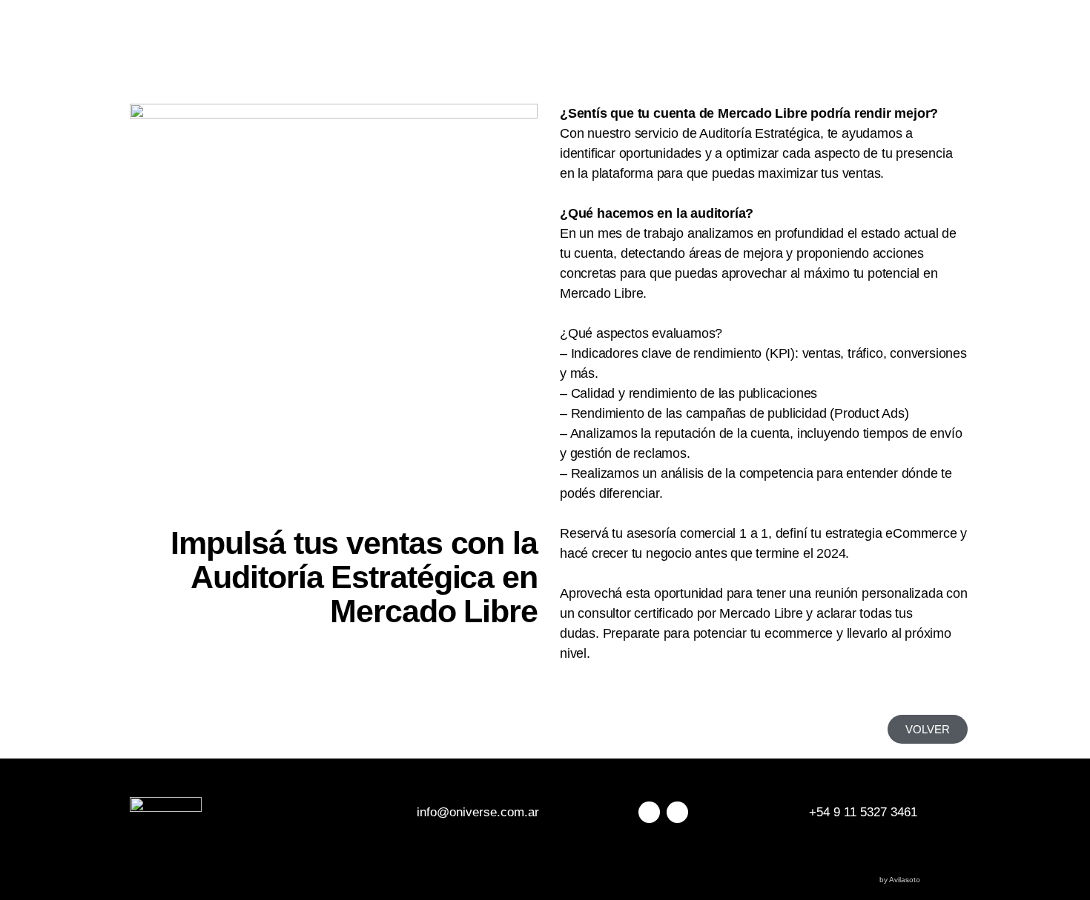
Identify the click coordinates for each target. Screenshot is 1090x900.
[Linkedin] (677, 812)
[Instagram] (649, 812)
